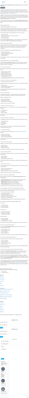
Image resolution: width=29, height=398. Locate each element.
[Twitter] (4, 396)
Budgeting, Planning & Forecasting (5, 296)
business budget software (12, 13)
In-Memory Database (3, 298)
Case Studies (2, 279)
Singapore (2, 375)
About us (1, 276)
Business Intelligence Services (5, 291)
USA (2, 373)
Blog (1, 283)
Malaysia (2, 374)
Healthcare (2, 309)
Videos (1, 281)
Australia (2, 376)
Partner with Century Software (20, 262)
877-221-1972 (3, 385)
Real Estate (2, 311)
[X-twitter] (5, 317)
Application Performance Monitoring (6, 294)
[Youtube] (1, 317)
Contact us (2, 285)
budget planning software (22, 131)
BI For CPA (2, 302)
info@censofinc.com (4, 393)
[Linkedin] (3, 317)
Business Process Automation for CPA (6, 289)
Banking (1, 306)
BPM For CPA (2, 304)
